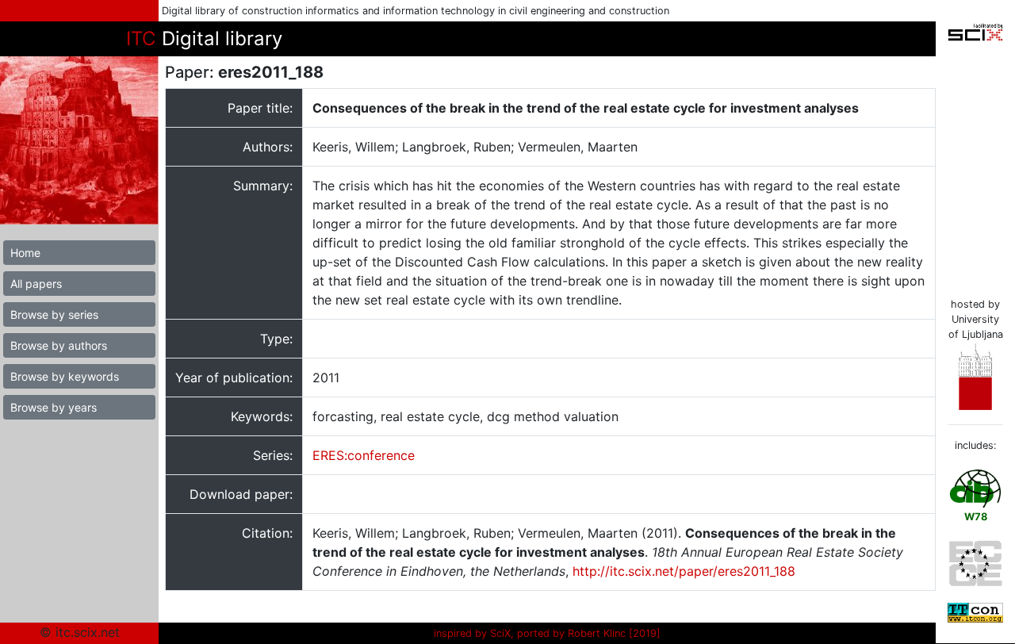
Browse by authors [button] (58, 345)
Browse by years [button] (53, 407)
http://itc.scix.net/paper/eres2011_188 (684, 571)
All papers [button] (36, 283)
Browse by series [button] (54, 314)
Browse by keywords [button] (64, 376)
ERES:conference (363, 455)
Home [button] (25, 252)
